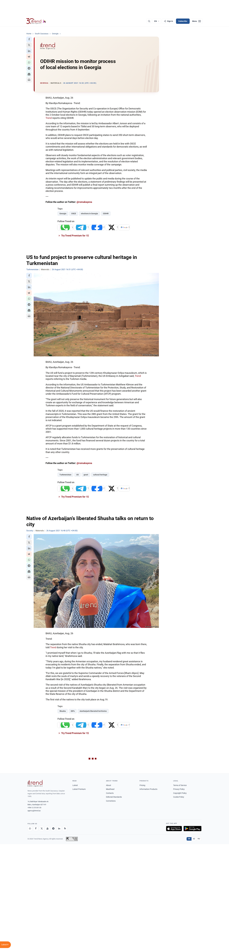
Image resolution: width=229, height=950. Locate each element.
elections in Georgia (89, 213)
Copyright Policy (180, 793)
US (77, 475)
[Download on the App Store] (174, 828)
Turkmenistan (65, 475)
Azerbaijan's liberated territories (93, 711)
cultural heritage (100, 475)
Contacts (110, 793)
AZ (194, 839)
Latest (75, 785)
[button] (29, 39)
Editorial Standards (114, 797)
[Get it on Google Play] (192, 828)
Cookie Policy (178, 797)
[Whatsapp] (30, 828)
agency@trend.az (34, 811)
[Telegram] (53, 828)
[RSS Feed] (65, 828)
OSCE (73, 213)
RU (199, 839)
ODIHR (106, 213)
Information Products (148, 789)
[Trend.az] (36, 21)
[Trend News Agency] (35, 783)
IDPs (73, 711)
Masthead (110, 789)
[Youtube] (47, 828)
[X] (41, 828)
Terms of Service (180, 785)
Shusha (63, 711)
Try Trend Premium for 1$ (75, 235)
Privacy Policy (179, 789)
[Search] (149, 21)
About (108, 785)
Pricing (142, 785)
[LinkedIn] (59, 828)
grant (86, 475)
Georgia (63, 213)
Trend (49, 118)
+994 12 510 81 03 (34, 808)
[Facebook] (35, 828)
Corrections (111, 801)
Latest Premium (79, 789)
